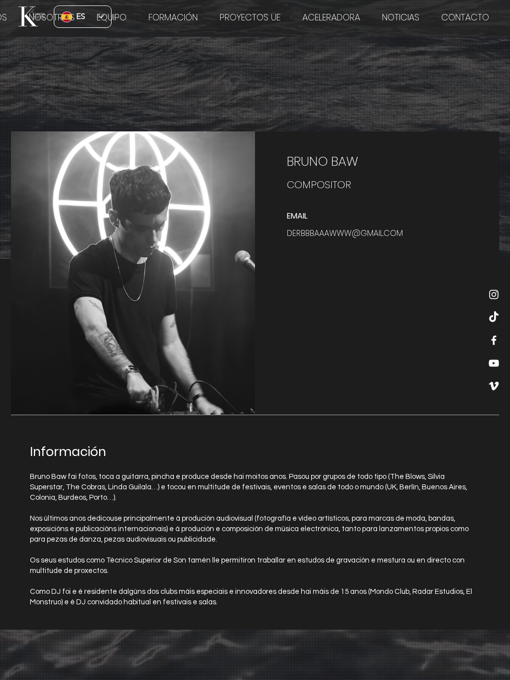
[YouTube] (494, 363)
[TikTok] (494, 317)
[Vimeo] (494, 386)
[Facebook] (494, 340)
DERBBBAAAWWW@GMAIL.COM (345, 233)
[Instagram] (494, 294)
